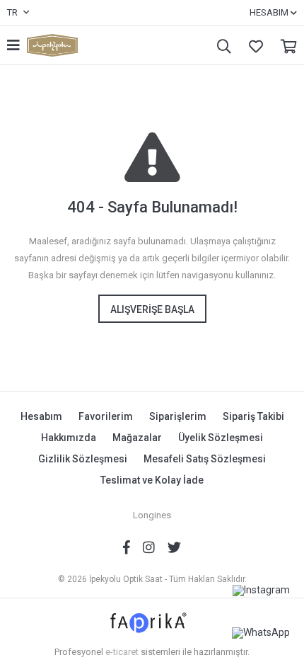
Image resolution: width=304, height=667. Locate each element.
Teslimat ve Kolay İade (152, 480)
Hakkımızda (68, 437)
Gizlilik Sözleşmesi (82, 458)
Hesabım (41, 416)
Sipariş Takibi (253, 416)
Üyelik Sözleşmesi (220, 437)
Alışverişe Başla (152, 309)
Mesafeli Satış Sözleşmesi (205, 458)
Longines (152, 515)
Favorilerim (252, 45)
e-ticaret (122, 651)
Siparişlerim (177, 416)
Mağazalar (137, 437)
